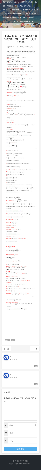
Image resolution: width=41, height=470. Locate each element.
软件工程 (35, 9)
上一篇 (6, 348)
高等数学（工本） (13, 2)
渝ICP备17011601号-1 (23, 464)
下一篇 (34, 348)
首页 (4, 2)
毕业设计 (15, 21)
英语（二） (6, 21)
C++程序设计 (7, 13)
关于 (33, 21)
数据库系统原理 (31, 13)
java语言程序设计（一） (18, 17)
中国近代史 (19, 6)
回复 (36, 366)
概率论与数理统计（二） (29, 2)
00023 (12, 340)
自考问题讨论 (25, 9)
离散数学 (32, 17)
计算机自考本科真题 (20, 461)
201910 (7, 340)
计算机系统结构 (18, 13)
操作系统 (27, 6)
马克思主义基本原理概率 (11, 9)
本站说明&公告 (25, 21)
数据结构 (6, 17)
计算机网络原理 (8, 6)
